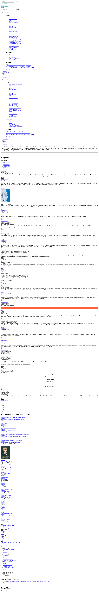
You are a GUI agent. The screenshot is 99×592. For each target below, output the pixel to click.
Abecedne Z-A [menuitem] (6, 168)
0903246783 (3, 5)
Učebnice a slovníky (13, 19)
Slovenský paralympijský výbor (15, 39)
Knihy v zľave (12, 57)
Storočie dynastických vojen (7, 528)
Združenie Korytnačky (8, 559)
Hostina (2, 509)
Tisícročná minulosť (5, 521)
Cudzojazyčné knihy (13, 38)
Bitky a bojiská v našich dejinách (8, 430)
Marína (2, 485)
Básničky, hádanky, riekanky (15, 43)
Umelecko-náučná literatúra (14, 23)
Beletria (10, 25)
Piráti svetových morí (5, 473)
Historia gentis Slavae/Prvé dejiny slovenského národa (12, 419)
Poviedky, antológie (13, 42)
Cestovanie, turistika (13, 37)
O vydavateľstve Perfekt (8, 549)
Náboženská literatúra (13, 36)
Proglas (2, 503)
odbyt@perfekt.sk (4, 6)
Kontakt (5, 550)
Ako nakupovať (6, 566)
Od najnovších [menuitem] (6, 162)
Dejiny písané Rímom (5, 497)
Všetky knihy (11, 54)
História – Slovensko (13, 31)
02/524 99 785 (4, 3)
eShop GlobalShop (27, 581)
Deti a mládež (11, 21)
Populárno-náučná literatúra (14, 30)
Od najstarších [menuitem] (6, 164)
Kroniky (10, 44)
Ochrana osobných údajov (8, 567)
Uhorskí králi (3, 425)
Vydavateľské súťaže (7, 561)
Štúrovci (2, 534)
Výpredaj (11, 48)
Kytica (2, 540)
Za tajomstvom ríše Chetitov (7, 461)
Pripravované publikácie (14, 58)
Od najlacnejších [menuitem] (6, 165)
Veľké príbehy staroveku (6, 491)
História (10, 20)
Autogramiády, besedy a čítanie (10, 560)
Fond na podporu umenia (14, 46)
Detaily (6, 179)
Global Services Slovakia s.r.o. (43, 581)
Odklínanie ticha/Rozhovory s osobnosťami (10, 545)
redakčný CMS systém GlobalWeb (14, 581)
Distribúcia (5, 555)
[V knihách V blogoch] (17, 1)
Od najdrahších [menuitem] (6, 166)
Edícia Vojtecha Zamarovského (15, 17)
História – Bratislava (13, 47)
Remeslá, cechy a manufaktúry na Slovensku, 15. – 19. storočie (14, 436)
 (4, 403)
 (4, 411)
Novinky (10, 56)
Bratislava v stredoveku (6, 515)
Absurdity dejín (4, 479)
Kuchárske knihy (12, 27)
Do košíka (8, 69)
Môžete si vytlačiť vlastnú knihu (15, 59)
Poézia (10, 28)
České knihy (11, 26)
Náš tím (5, 552)
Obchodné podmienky (8, 565)
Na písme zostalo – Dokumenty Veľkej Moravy (11, 442)
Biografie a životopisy (13, 22)
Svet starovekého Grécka (6, 467)
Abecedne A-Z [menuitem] (6, 167)
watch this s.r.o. (10, 582)
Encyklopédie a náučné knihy (15, 41)
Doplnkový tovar (12, 49)
